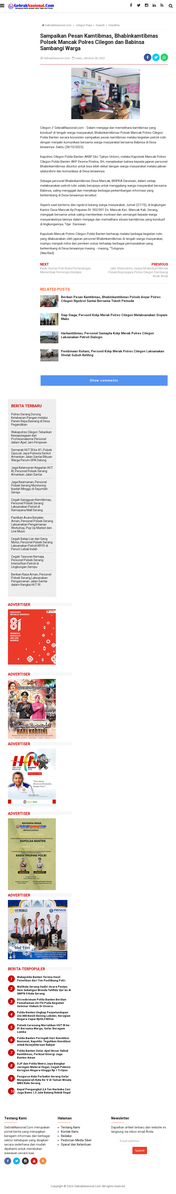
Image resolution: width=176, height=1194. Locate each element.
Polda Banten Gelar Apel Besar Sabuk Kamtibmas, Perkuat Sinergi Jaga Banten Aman (42, 1054)
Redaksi (66, 1136)
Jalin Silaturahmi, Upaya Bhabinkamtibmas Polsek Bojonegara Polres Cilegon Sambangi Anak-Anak (138, 272)
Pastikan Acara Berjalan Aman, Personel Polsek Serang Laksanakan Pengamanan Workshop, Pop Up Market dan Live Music (32, 524)
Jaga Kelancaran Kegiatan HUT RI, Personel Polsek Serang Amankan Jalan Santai (32, 471)
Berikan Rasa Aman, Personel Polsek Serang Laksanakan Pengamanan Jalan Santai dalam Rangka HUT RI (31, 579)
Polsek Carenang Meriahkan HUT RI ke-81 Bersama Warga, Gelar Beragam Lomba (44, 1028)
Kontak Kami (69, 1131)
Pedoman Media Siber (76, 1140)
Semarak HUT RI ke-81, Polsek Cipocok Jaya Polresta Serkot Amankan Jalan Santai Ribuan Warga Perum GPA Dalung (31, 455)
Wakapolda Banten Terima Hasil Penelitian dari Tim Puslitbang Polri (41, 978)
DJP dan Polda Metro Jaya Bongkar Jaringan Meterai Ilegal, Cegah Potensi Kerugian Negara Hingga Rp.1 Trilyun (43, 1067)
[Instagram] (146, 5)
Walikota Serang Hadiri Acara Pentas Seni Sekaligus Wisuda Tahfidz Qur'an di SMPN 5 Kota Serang (44, 990)
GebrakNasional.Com (87, 1186)
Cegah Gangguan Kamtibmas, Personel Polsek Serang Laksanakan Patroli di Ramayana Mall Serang (31, 505)
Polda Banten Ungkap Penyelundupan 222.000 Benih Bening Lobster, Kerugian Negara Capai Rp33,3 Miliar (43, 1016)
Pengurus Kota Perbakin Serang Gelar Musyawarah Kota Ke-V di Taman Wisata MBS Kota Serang (44, 1080)
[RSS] (162, 5)
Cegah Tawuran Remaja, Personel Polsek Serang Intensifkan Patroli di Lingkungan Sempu (27, 562)
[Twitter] (138, 5)
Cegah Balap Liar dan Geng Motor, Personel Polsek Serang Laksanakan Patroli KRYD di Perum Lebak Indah (32, 544)
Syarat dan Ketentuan (76, 1144)
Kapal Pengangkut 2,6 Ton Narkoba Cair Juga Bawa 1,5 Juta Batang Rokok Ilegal (44, 1091)
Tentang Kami (70, 1127)
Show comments (104, 380)
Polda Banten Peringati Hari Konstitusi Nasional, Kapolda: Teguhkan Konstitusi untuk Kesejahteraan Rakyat (44, 1041)
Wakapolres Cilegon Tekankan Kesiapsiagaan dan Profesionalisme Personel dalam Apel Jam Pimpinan (31, 437)
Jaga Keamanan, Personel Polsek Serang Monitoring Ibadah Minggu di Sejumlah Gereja (29, 487)
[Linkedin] (154, 5)
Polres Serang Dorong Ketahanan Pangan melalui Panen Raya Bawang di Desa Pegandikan (30, 419)
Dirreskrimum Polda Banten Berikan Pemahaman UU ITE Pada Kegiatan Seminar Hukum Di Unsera (41, 1003)
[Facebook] (131, 5)
